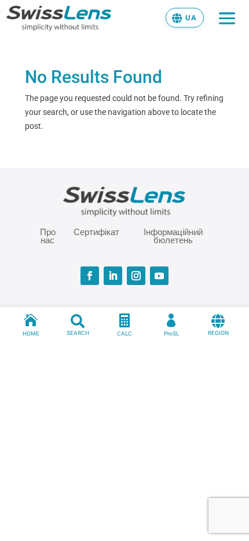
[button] (185, 17)
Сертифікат (96, 232)
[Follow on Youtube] (159, 275)
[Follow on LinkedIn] (113, 275)
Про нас (48, 235)
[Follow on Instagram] (136, 275)
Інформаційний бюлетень (173, 235)
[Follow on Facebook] (89, 275)
